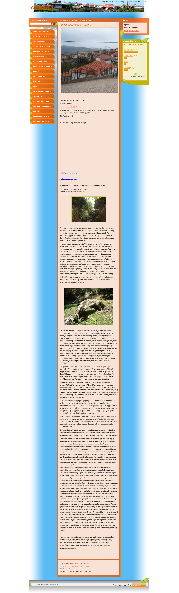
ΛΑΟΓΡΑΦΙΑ (37, 72)
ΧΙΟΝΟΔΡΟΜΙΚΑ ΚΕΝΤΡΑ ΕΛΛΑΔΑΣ (42, 92)
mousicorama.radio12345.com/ (70, 107)
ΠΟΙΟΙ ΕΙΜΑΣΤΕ (39, 42)
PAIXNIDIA (37, 111)
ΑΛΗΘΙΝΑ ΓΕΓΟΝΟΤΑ (41, 52)
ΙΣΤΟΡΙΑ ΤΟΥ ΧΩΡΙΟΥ (41, 47)
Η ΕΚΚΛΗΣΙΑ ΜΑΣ (40, 57)
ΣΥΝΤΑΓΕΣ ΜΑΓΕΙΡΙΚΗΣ (42, 106)
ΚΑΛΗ (126, 62)
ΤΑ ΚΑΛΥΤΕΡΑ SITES (41, 102)
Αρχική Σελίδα (65, 20)
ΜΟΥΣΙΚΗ (36, 82)
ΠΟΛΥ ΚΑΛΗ (128, 56)
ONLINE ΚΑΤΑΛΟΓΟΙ (41, 97)
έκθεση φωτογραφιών (42, 67)
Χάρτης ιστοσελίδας (133, 2)
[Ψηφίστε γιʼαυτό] (131, 52)
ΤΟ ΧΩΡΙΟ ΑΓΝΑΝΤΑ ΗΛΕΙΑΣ (41, 37)
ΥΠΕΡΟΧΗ (128, 50)
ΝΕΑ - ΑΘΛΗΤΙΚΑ (39, 77)
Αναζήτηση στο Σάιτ (38, 20)
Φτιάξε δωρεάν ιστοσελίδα (122, 585)
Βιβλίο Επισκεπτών (41, 116)
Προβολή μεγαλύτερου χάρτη (68, 173)
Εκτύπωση (120, 2)
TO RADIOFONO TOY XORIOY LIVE (75, 566)
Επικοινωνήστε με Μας (41, 32)
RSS (145, 2)
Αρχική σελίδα (108, 2)
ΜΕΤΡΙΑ (127, 68)
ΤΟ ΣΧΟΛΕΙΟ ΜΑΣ (40, 62)
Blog (35, 87)
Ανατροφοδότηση (41, 121)
